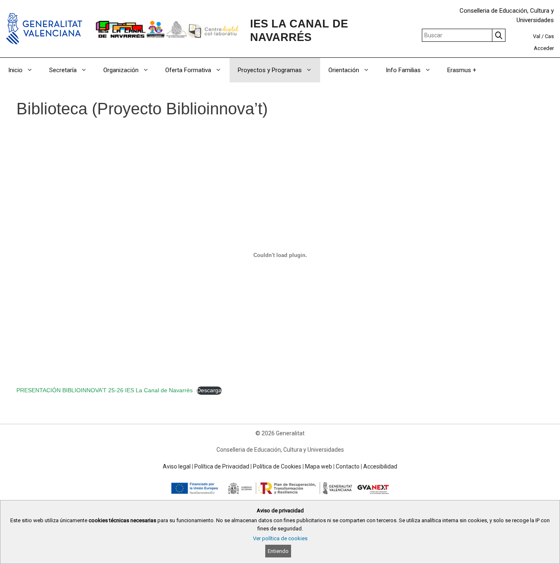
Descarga (209, 390)
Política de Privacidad (221, 466)
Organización (121, 70)
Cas (549, 36)
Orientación (343, 70)
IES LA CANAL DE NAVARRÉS (299, 30)
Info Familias (403, 70)
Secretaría (63, 70)
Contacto (348, 466)
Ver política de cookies (280, 538)
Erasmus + (461, 70)
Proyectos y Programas (270, 70)
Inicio (15, 70)
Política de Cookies (277, 466)
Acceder (544, 48)
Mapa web (318, 466)
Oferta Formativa (188, 70)
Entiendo (278, 551)
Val (536, 36)
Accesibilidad (380, 466)
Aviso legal (177, 466)
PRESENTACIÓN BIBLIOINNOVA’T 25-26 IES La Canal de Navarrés (104, 390)
